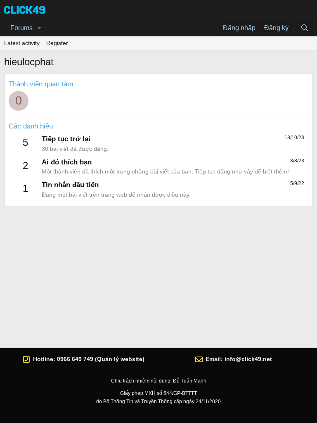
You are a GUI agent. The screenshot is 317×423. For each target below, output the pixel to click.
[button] (39, 28)
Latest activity (22, 43)
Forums (21, 27)
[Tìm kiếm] (304, 28)
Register (57, 43)
